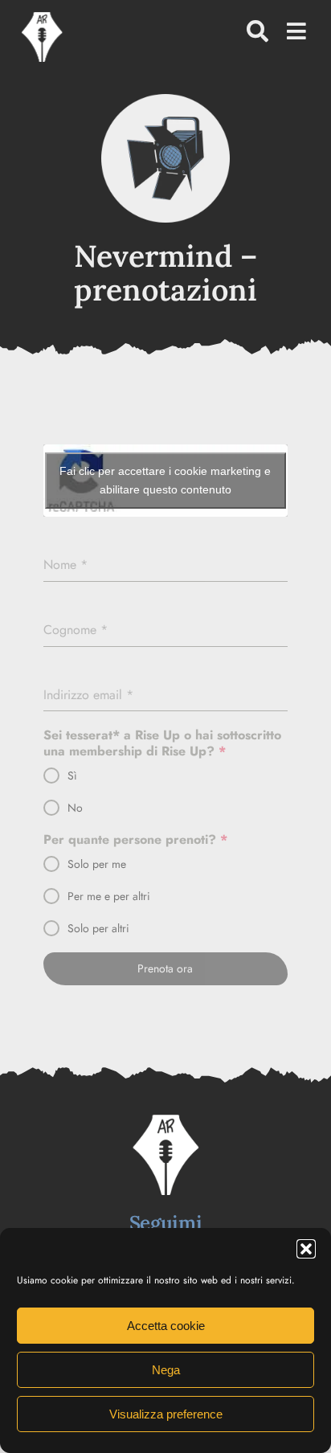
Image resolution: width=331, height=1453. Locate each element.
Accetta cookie (166, 1325)
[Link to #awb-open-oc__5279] (296, 31)
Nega (166, 1370)
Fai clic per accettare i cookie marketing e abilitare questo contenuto (165, 480)
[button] (306, 1249)
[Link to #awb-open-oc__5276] (257, 31)
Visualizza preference (166, 1414)
